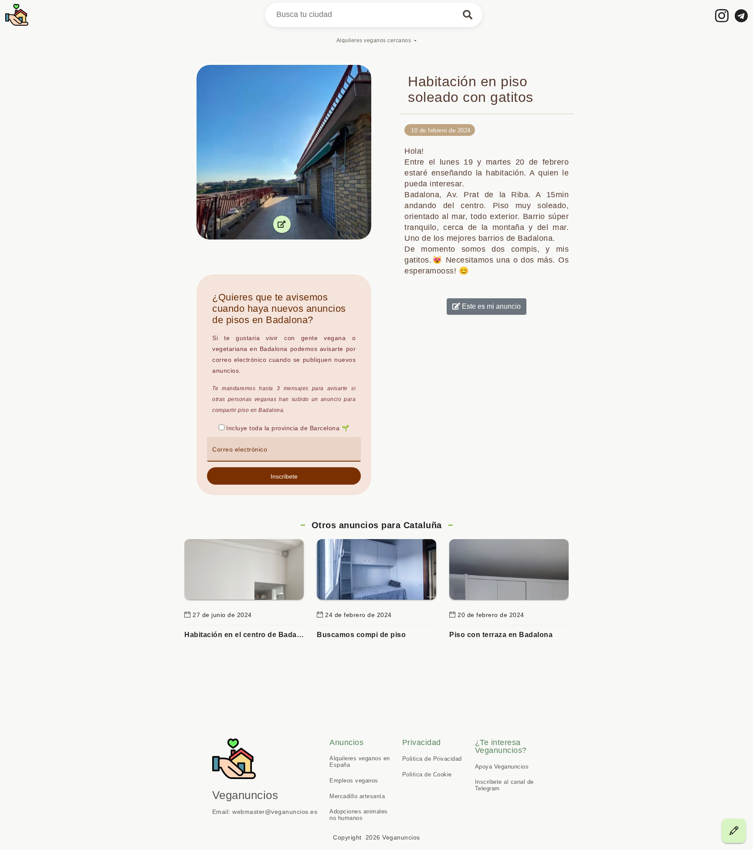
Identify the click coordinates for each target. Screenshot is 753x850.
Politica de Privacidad (432, 759)
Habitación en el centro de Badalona (244, 634)
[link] (722, 15)
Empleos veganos (353, 780)
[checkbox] (221, 427)
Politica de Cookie (427, 774)
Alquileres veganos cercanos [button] (373, 40)
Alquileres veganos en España (359, 761)
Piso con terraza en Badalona (501, 634)
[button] (284, 476)
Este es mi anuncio (490, 306)
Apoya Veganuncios (502, 766)
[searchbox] (373, 15)
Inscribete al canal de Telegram (504, 785)
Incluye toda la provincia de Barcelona (282, 428)
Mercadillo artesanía (357, 796)
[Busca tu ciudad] (467, 15)
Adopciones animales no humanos (358, 814)
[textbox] (284, 449)
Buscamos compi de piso (361, 634)
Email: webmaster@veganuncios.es (265, 811)
